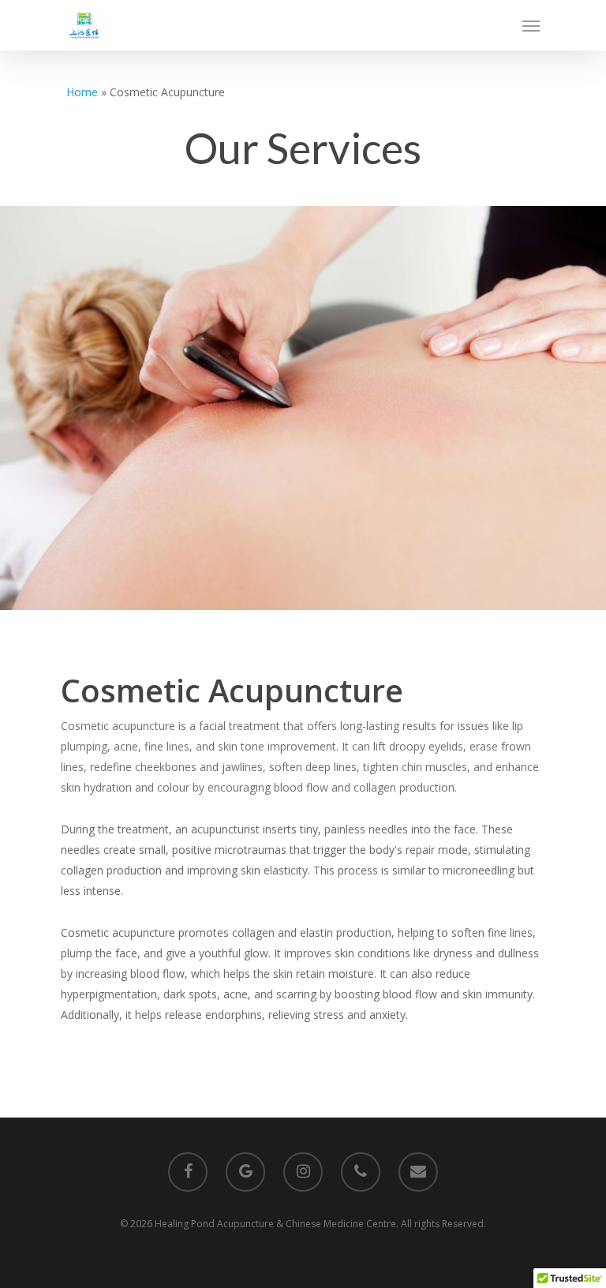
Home (82, 91)
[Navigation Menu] (531, 25)
